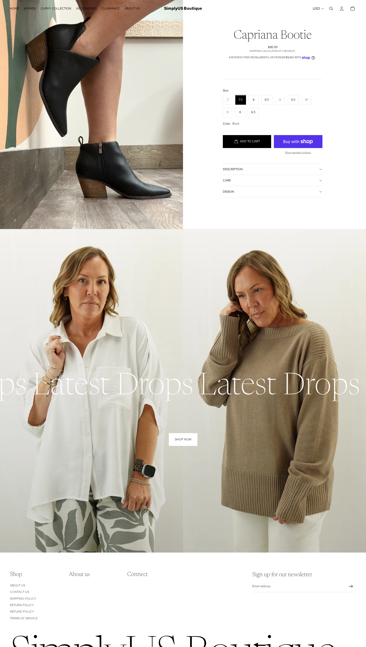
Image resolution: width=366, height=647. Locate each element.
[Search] (331, 8)
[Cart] (352, 8)
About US (17, 585)
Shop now (183, 439)
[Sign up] (351, 586)
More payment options (298, 152)
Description (233, 169)
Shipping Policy (23, 598)
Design (228, 192)
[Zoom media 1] (91, 114)
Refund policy (22, 612)
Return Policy (22, 605)
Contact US (19, 592)
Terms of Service (24, 618)
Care (227, 180)
